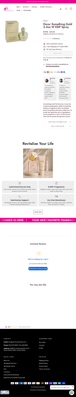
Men (18, 7)
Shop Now (38, 212)
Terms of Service (44, 369)
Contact (41, 345)
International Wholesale (11, 375)
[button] (5, 392)
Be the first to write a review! (38, 268)
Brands (34, 7)
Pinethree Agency (41, 390)
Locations (7, 372)
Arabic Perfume (46, 7)
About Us (6, 360)
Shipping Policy (44, 360)
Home (45, 21)
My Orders (42, 342)
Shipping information (57, 122)
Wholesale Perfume (10, 363)
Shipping (45, 34)
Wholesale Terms (9, 366)
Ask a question (57, 126)
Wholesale (27, 10)
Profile (41, 348)
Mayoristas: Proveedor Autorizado (14, 378)
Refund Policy (43, 363)
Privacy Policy (43, 366)
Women (26, 7)
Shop (18, 10)
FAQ (5, 369)
